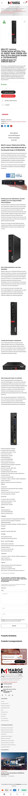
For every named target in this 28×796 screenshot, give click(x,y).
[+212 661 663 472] (2, 687)
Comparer (7, 105)
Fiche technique (14, 138)
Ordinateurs (21, 8)
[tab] (14, 133)
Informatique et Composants (12, 8)
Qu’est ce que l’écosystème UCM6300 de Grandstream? (12, 773)
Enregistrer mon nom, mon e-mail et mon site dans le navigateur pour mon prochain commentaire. (13, 620)
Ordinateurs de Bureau (5, 10)
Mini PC (13, 10)
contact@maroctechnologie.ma (9, 682)
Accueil (2, 8)
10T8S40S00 (20, 150)
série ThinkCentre (21, 204)
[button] (25, 2)
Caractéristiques (14, 135)
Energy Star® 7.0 (14, 397)
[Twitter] (5, 126)
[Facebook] (2, 126)
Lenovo (6, 123)
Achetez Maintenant (8, 96)
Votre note (3, 588)
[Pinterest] (11, 126)
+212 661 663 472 (7, 687)
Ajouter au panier (9, 92)
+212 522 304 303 (7, 684)
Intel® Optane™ (15, 285)
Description (14, 133)
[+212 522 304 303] (2, 684)
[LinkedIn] (8, 126)
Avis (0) (14, 140)
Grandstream (4, 771)
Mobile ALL (18, 784)
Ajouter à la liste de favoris (11, 100)
